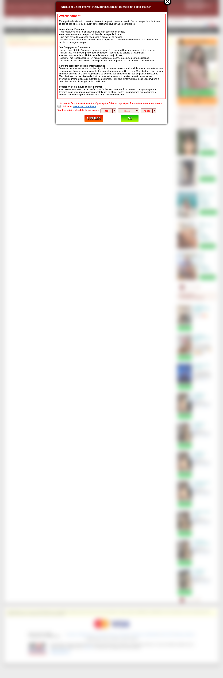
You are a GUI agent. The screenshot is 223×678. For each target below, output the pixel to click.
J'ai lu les (79, 106)
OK (130, 118)
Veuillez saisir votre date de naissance (78, 110)
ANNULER (94, 118)
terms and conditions (84, 106)
